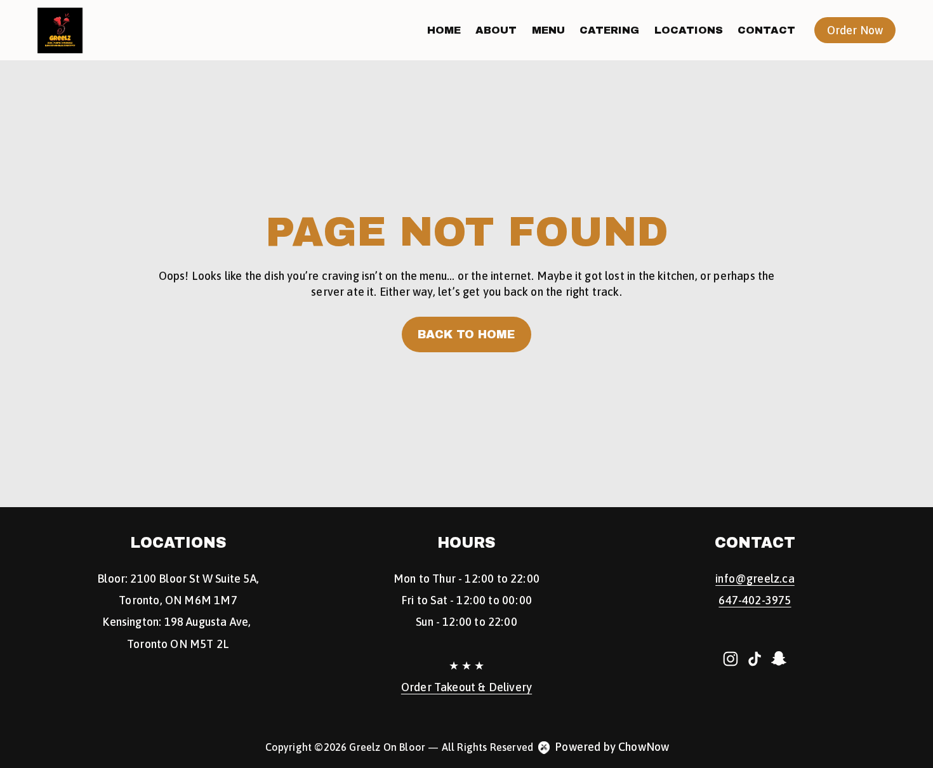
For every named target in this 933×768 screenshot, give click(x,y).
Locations (688, 30)
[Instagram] (730, 658)
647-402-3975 (754, 600)
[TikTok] (754, 658)
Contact (766, 30)
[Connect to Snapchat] (778, 658)
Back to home (466, 334)
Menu (548, 30)
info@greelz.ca (755, 579)
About (496, 30)
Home (444, 30)
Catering (609, 30)
